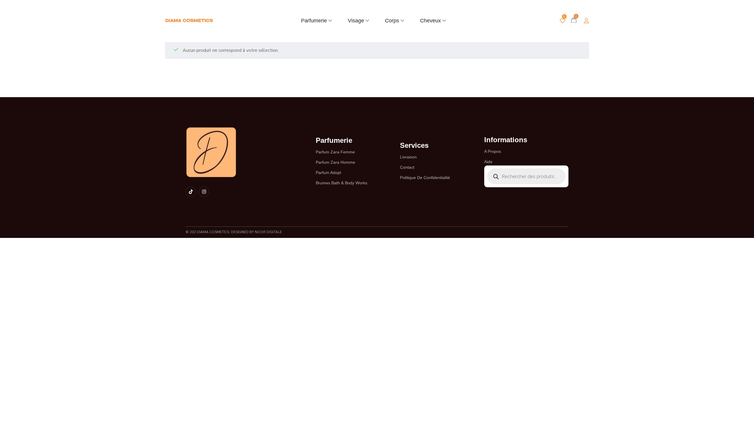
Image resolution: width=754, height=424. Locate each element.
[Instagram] (204, 192)
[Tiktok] (191, 192)
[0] (562, 21)
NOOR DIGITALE (268, 232)
